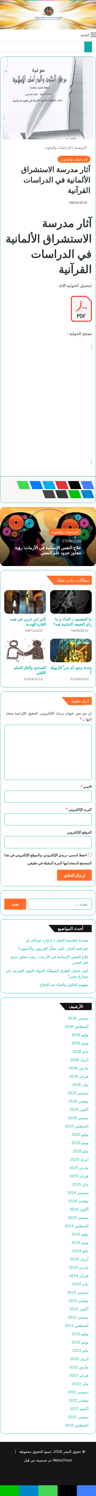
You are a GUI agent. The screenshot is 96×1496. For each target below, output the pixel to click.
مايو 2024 (80, 1251)
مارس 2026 (79, 1068)
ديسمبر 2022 (78, 1392)
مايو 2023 (80, 1350)
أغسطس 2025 (77, 1126)
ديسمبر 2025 (78, 1093)
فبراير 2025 (79, 1176)
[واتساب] (22, 485)
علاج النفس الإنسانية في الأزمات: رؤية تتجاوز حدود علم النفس (48, 550)
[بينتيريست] (60, 485)
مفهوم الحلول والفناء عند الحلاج (64, 985)
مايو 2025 (81, 1151)
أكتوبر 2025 (79, 1109)
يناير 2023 (80, 1384)
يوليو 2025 (80, 1134)
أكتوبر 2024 (79, 1209)
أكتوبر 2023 (79, 1309)
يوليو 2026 (80, 1035)
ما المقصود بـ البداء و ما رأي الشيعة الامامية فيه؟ (73, 621)
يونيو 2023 (80, 1342)
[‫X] (73, 485)
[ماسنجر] (34, 485)
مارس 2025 (79, 1168)
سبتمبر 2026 (78, 1018)
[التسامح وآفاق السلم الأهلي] (25, 650)
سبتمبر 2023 (78, 1317)
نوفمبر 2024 (78, 1201)
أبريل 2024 (79, 1259)
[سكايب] (47, 485)
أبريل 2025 (79, 1159)
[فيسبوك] (86, 485)
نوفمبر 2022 (79, 1400)
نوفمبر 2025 (79, 1101)
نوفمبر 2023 (78, 1300)
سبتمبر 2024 (78, 1217)
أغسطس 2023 (77, 1325)
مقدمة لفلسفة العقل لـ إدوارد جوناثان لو (57, 940)
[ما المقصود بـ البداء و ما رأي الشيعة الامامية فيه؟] (71, 602)
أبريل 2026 (79, 1060)
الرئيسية (81, 147)
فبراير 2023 (79, 1375)
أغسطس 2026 (77, 1026)
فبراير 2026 (79, 1076)
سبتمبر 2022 (78, 1417)
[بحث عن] (2, 35)
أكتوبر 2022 (79, 1408)
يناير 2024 (80, 1284)
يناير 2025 (80, 1184)
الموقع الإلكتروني (79, 832)
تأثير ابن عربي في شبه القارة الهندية (28, 621)
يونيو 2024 (80, 1242)
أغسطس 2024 (77, 1226)
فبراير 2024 (79, 1276)
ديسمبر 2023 (78, 1292)
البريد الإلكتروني (79, 809)
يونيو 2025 (80, 1143)
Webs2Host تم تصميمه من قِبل (48, 1460)
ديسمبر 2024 (78, 1192)
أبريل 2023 (79, 1359)
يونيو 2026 (80, 1043)
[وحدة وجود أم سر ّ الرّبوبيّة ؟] (71, 650)
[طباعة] (47, 494)
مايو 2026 (80, 1051)
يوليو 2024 (80, 1234)
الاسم (86, 786)
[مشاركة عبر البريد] (60, 494)
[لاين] (73, 494)
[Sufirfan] (48, 15)
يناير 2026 (80, 1084)
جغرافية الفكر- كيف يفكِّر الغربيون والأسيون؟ (53, 948)
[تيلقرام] (86, 494)
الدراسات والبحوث (58, 147)
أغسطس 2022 (77, 1425)
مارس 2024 (79, 1267)
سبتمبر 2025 (78, 1118)
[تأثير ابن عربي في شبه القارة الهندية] (25, 602)
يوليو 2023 (80, 1334)
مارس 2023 (79, 1367)
